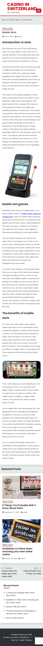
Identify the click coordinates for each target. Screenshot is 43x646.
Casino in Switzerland (22, 6)
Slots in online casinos (15, 618)
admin (19, 36)
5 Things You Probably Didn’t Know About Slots (19, 507)
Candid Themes (25, 640)
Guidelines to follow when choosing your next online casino (17, 551)
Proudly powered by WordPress (16, 637)
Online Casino (7, 28)
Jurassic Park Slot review (16, 606)
